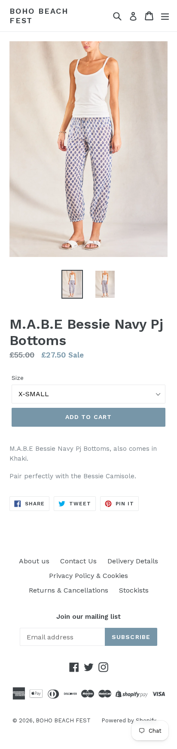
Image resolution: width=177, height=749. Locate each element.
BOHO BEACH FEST (39, 15)
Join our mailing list (88, 617)
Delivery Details (132, 561)
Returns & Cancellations (68, 590)
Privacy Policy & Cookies (88, 576)
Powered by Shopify (128, 720)
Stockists (134, 590)
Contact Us (78, 561)
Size (18, 377)
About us (34, 561)
